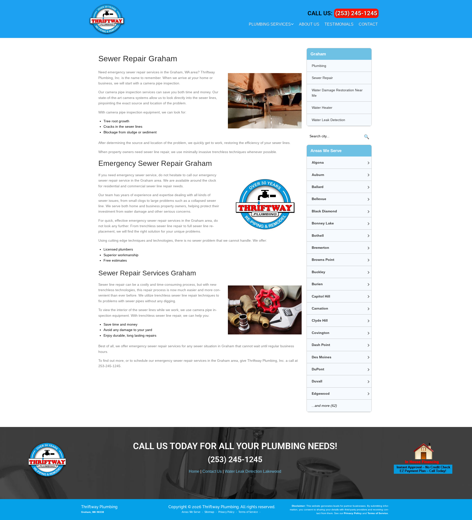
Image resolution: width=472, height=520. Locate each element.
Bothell (318, 235)
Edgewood (321, 393)
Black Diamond (324, 211)
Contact (368, 24)
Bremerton (320, 248)
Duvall (317, 381)
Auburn (318, 175)
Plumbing (319, 66)
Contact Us (212, 471)
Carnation (320, 308)
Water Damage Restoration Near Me (337, 92)
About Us (309, 24)
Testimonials (339, 24)
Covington (320, 333)
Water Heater (322, 108)
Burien (317, 284)
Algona (318, 162)
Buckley (318, 272)
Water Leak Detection (328, 120)
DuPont (318, 369)
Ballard (318, 187)
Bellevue (319, 199)
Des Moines (321, 357)
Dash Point (321, 345)
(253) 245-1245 (356, 13)
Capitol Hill (321, 296)
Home (194, 471)
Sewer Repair (322, 78)
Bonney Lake (323, 223)
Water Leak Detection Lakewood (253, 471)
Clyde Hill (320, 320)
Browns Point (323, 260)
